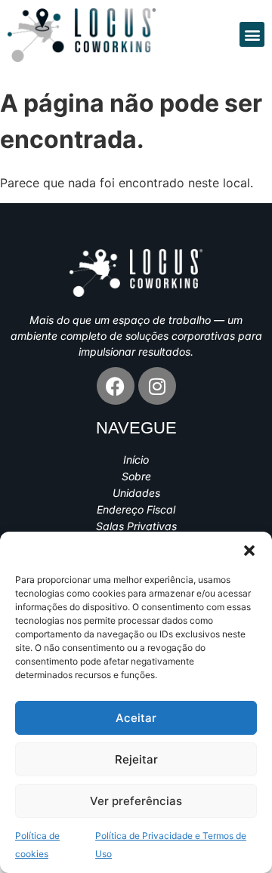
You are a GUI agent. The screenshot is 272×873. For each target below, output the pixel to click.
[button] (249, 550)
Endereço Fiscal (136, 509)
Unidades (136, 492)
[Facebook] (115, 386)
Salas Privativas (136, 526)
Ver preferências (136, 801)
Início (136, 459)
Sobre (136, 476)
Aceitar (136, 718)
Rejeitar (136, 759)
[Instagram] (157, 386)
